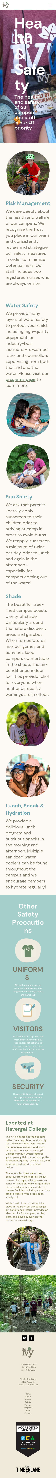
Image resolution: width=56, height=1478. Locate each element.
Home (28, 1394)
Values (28, 1399)
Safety (28, 1402)
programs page (20, 379)
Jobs (28, 1410)
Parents (28, 1405)
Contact (28, 1413)
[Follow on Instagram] (24, 1338)
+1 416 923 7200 (28, 1367)
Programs (28, 1408)
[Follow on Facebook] (31, 1338)
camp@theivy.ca (28, 1370)
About (28, 1396)
